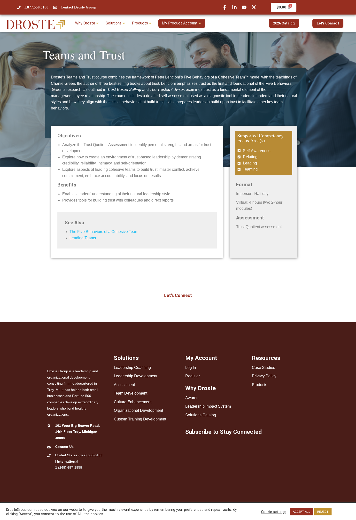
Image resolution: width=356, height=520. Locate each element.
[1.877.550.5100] (19, 7)
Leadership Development (135, 376)
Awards (191, 398)
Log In (190, 367)
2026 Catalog (284, 23)
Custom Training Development (140, 419)
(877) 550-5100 (90, 455)
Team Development (130, 393)
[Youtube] (244, 7)
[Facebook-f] (225, 7)
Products (259, 385)
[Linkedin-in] (234, 7)
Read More (341, 512)
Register (192, 376)
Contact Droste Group (78, 7)
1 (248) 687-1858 (68, 467)
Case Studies (263, 367)
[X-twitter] (254, 7)
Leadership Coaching (132, 367)
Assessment (124, 385)
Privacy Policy (264, 376)
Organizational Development (138, 410)
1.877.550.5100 (36, 7)
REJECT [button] (323, 511)
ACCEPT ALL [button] (301, 511)
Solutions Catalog (200, 415)
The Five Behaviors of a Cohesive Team (104, 232)
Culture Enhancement (132, 402)
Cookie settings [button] (273, 512)
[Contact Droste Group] (55, 7)
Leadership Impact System (208, 406)
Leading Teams (83, 238)
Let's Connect (328, 23)
